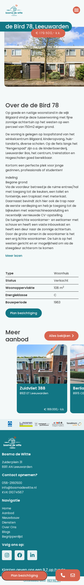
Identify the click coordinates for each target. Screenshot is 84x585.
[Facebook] (19, 555)
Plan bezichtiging (23, 313)
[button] (76, 10)
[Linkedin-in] (32, 555)
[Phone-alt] (63, 575)
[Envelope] (73, 575)
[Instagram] (7, 555)
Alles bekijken (59, 336)
